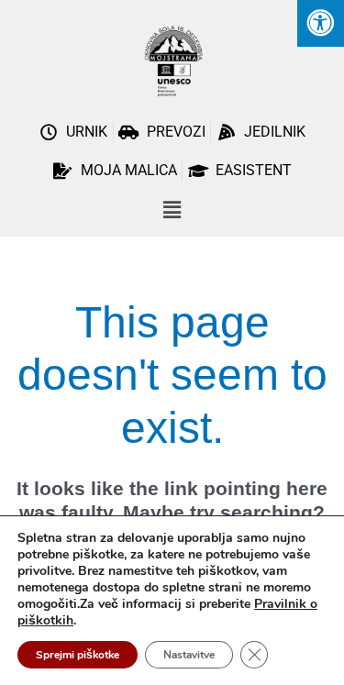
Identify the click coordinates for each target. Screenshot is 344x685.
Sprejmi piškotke (77, 654)
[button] (172, 211)
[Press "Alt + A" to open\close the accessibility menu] (320, 23)
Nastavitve (189, 654)
